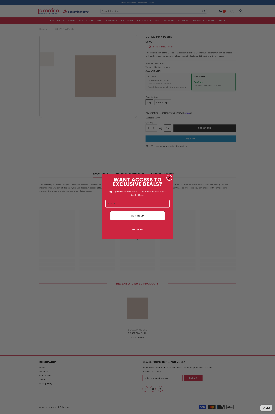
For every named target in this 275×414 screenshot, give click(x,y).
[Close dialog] (169, 177)
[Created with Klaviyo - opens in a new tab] (137, 239)
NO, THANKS (137, 229)
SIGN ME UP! (137, 215)
